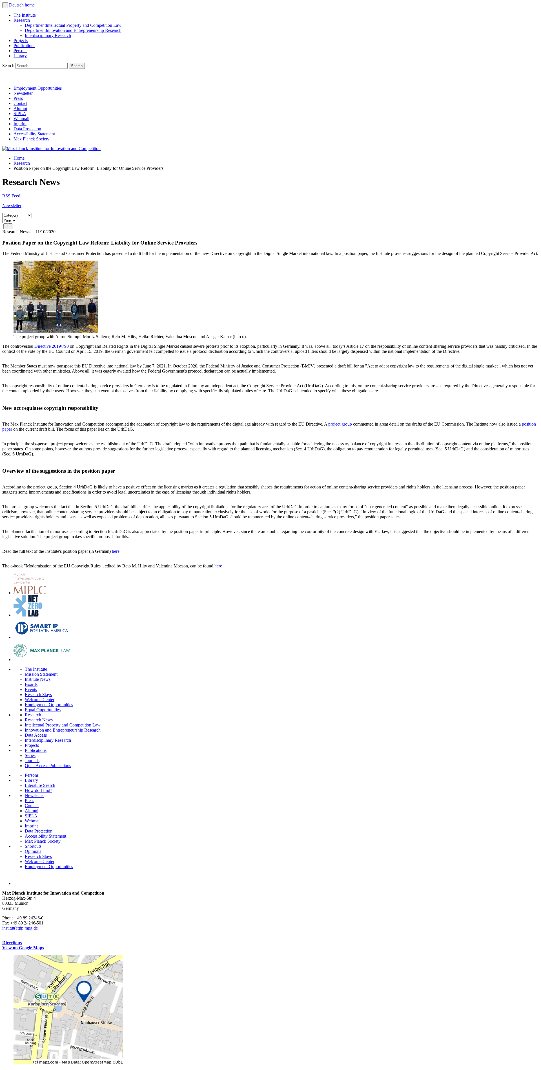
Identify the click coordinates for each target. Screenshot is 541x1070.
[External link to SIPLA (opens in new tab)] (42, 637)
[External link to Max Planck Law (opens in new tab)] (42, 659)
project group (340, 424)
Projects (21, 40)
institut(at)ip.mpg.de (20, 928)
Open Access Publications (48, 765)
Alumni (20, 108)
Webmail (21, 118)
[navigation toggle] (5, 5)
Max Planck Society (31, 138)
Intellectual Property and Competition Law (73, 25)
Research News (39, 719)
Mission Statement (41, 674)
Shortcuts (33, 846)
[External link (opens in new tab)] (68, 1062)
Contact (20, 103)
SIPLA (20, 113)
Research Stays (38, 694)
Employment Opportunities (38, 88)
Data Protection (27, 128)
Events (31, 689)
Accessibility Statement (34, 133)
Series (30, 755)
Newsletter (23, 93)
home (30, 5)
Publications (24, 45)
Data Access (36, 735)
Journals (32, 760)
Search (8, 65)
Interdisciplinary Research (48, 35)
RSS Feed (11, 195)
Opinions (33, 851)
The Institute (25, 15)
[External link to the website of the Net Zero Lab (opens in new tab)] (28, 615)
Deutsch (17, 5)
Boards (31, 684)
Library (20, 55)
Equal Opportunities (43, 709)
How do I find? (38, 790)
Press (18, 98)
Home (19, 158)
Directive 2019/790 (52, 346)
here (115, 551)
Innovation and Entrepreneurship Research (73, 30)
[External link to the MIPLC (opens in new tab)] (30, 592)
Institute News (37, 679)
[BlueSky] (20, 78)
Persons (20, 50)
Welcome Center (39, 699)
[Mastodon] (32, 78)
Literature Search (40, 785)
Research (22, 20)
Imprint (20, 123)
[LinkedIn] (8, 78)
